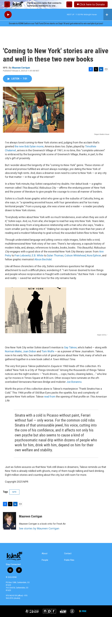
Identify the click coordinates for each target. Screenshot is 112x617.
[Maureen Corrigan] (9, 521)
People (45, 560)
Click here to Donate (92, 4)
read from (49, 396)
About (44, 553)
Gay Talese (70, 347)
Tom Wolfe (48, 351)
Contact (67, 553)
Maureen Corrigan (21, 67)
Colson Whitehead (75, 255)
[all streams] (107, 14)
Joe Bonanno (74, 381)
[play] (8, 14)
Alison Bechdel (43, 259)
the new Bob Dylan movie (29, 146)
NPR (14, 492)
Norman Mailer (13, 351)
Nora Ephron (94, 255)
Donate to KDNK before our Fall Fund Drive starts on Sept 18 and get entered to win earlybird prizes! (56, 23)
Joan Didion (29, 351)
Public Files (69, 560)
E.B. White (37, 255)
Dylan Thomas (55, 255)
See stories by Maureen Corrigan (39, 528)
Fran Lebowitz (23, 255)
